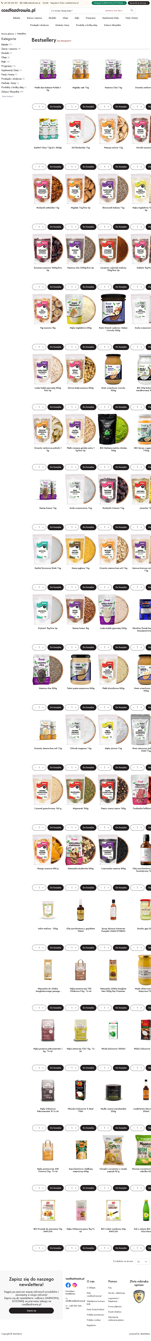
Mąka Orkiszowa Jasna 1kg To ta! (81, 1230)
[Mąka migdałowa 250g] (80, 309)
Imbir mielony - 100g (48, 928)
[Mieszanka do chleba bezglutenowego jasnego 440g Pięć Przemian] (48, 970)
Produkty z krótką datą (86, 25)
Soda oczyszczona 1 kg (81, 508)
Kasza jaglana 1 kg (80, 568)
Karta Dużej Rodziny (95, 1309)
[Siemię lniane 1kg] (80, 609)
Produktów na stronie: (123, 1261)
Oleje (65, 17)
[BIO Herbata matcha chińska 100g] (113, 429)
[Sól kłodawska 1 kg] (80, 129)
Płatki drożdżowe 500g (113, 688)
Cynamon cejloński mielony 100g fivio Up (113, 269)
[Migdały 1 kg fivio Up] (80, 189)
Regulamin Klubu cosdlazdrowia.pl (65, 3)
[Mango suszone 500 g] (48, 850)
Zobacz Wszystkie (112, 25)
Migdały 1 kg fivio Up (80, 207)
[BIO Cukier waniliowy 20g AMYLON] (113, 1210)
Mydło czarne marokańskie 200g (113, 1110)
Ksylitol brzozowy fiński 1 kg (48, 568)
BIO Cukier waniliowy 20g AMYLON (113, 1230)
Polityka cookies (93, 1320)
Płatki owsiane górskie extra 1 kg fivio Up (80, 449)
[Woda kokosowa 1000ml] (113, 1030)
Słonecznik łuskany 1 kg (113, 207)
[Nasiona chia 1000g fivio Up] (80, 249)
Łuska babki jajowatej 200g (113, 628)
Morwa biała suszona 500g (80, 387)
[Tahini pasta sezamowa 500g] (80, 669)
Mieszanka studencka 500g (80, 868)
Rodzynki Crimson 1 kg (113, 508)
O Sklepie (91, 1287)
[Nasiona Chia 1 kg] (113, 69)
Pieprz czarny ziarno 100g (113, 808)
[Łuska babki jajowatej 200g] (113, 609)
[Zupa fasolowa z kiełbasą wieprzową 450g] (80, 1150)
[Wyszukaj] (132, 11)
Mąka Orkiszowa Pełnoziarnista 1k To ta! (48, 1110)
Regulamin (91, 1325)
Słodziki (52, 17)
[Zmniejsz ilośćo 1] (34, 107)
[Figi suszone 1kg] (48, 309)
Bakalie (16, 17)
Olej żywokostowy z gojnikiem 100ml (80, 930)
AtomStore (145, 1333)
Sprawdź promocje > (139, 2)
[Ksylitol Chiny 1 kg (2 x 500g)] (48, 129)
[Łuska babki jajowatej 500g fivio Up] (48, 369)
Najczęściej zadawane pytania (116, 1318)
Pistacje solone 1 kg (113, 147)
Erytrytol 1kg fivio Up (48, 628)
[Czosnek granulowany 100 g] (48, 789)
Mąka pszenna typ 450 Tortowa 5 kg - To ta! (48, 1170)
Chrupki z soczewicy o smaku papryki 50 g (113, 1170)
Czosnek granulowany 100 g (47, 808)
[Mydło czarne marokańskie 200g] (113, 1090)
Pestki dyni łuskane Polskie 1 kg (48, 89)
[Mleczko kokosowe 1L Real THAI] (80, 1090)
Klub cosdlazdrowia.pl (94, 1294)
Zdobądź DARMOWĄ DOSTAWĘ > (109, 2)
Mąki (77, 17)
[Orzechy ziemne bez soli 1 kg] (113, 549)
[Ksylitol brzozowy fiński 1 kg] (48, 549)
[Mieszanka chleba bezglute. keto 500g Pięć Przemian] (113, 970)
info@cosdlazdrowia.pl (31, 3)
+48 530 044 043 (10, 3)
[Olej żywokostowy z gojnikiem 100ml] (80, 910)
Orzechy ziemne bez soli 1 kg (113, 568)
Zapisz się (31, 1310)
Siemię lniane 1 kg (47, 508)
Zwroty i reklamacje (116, 1293)
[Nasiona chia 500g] (48, 669)
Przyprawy (91, 17)
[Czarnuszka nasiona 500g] (113, 850)
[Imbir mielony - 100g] (48, 910)
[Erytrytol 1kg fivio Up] (48, 609)
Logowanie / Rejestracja (113, 1300)
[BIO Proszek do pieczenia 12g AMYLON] (48, 1210)
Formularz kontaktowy (70, 1292)
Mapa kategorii (7, 96)
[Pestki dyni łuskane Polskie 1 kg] (48, 69)
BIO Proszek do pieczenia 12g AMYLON (48, 1230)
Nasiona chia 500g (48, 688)
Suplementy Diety (110, 17)
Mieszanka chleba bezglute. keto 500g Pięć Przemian (113, 990)
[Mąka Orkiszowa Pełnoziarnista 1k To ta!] (48, 1090)
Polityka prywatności (95, 1314)
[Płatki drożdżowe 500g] (113, 669)
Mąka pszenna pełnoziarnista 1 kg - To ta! (47, 1050)
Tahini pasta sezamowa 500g (80, 688)
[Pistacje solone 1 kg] (113, 129)
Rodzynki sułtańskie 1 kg (48, 207)
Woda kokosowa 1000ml (113, 1048)
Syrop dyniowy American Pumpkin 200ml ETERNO (113, 930)
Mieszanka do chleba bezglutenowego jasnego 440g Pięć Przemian (48, 991)
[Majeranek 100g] (80, 789)
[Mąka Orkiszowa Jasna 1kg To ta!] (80, 1210)
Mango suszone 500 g (47, 868)
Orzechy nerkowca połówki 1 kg (47, 449)
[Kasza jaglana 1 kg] (80, 549)
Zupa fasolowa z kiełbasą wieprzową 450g (81, 1170)
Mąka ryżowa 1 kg (113, 748)
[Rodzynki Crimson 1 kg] (113, 489)
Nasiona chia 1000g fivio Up (80, 267)
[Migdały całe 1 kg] (80, 69)
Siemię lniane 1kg (80, 628)
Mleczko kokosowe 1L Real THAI (80, 1110)
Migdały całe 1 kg (81, 87)
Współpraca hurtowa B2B (96, 1303)
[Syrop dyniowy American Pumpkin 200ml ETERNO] (113, 910)
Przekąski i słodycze (39, 25)
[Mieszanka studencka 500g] (80, 850)
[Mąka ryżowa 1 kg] (113, 729)
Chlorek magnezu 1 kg (80, 748)
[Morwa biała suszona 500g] (80, 369)
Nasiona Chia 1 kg (113, 87)
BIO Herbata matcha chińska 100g (113, 449)
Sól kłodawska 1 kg (81, 147)
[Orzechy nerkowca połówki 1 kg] (48, 429)
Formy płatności (115, 1306)
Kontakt (46, 3)
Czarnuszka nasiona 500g (113, 868)
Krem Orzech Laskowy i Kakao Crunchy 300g (113, 329)
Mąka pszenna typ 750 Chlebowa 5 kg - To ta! (80, 990)
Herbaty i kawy (62, 25)
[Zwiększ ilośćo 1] (44, 107)
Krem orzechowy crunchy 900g (113, 389)
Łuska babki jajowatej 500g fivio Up (48, 389)
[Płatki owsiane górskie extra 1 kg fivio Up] (80, 429)
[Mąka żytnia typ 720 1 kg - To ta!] (80, 1030)
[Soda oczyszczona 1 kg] (80, 489)
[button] (147, 1262)
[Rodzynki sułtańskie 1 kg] (48, 189)
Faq (109, 1287)
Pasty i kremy (132, 17)
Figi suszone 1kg (47, 327)
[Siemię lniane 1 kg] (48, 489)
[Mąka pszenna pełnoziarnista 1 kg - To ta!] (48, 1030)
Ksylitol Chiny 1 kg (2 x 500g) (48, 147)
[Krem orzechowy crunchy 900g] (113, 369)
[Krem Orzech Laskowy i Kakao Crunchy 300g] (113, 309)
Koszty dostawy (114, 1311)
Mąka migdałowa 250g (80, 327)
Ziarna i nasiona (34, 17)
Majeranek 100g (80, 808)
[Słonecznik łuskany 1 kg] (113, 189)
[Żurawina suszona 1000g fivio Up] (48, 249)
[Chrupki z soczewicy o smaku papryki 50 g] (113, 1150)
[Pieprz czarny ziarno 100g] (113, 789)
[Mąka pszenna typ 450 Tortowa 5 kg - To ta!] (48, 1150)
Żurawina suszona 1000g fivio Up (48, 269)
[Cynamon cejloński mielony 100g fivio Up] (113, 249)
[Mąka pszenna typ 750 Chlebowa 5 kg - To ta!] (80, 970)
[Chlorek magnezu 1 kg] (80, 729)
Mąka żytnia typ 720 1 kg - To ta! (81, 1050)
